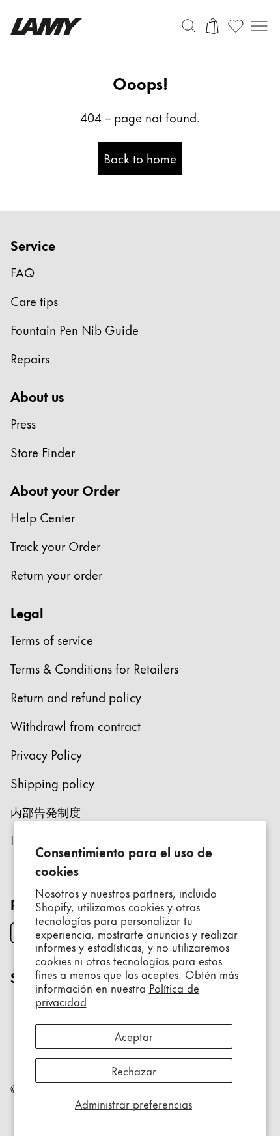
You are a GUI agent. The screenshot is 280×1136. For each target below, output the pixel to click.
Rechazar (133, 1070)
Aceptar (134, 1035)
